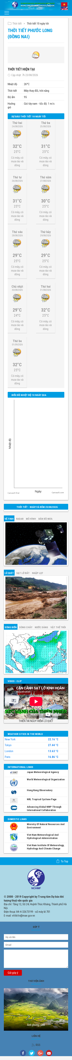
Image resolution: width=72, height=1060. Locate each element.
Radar (19, 518)
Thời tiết (17, 23)
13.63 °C (53, 751)
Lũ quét (9, 573)
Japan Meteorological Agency (43, 772)
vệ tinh (9, 518)
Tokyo (8, 745)
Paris (7, 757)
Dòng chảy (25, 627)
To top (64, 861)
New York (10, 739)
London (9, 751)
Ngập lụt (37, 573)
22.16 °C (53, 739)
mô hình (31, 518)
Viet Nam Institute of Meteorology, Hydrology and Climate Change (45, 847)
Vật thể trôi (58, 627)
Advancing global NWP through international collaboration (44, 808)
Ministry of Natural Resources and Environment (46, 826)
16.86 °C (53, 757)
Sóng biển (11, 627)
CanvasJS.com (58, 493)
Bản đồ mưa (45, 518)
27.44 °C (53, 745)
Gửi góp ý (13, 972)
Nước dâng (41, 627)
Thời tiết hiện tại (21, 69)
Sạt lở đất (23, 573)
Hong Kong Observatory (39, 790)
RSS (38, 1045)
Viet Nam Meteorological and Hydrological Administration (43, 836)
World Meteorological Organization (46, 779)
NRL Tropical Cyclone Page (41, 799)
